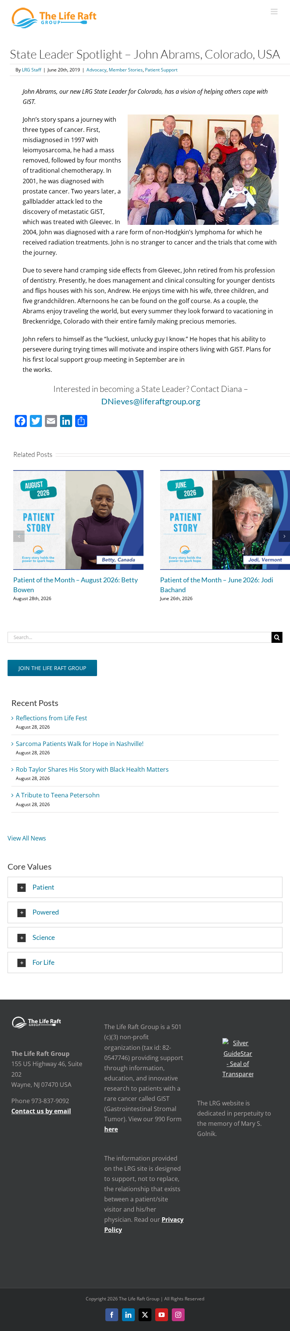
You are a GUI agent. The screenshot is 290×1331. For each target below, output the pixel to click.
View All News (27, 838)
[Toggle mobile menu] (275, 11)
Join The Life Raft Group (52, 668)
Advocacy (96, 70)
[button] (19, 536)
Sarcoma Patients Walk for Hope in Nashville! (79, 744)
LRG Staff (31, 70)
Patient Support (161, 70)
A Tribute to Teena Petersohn (58, 795)
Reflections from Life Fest (51, 718)
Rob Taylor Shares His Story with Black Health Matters (92, 769)
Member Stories (126, 70)
